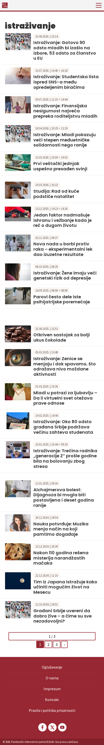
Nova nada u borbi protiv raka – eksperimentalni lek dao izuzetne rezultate (62, 249)
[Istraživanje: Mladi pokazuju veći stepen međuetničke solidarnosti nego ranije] (18, 133)
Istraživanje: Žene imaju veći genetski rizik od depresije (65, 275)
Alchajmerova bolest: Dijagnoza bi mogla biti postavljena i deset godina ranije (63, 497)
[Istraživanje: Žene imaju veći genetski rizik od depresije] (18, 271)
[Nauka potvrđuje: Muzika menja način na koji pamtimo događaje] (18, 522)
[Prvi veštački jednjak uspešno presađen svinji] (18, 162)
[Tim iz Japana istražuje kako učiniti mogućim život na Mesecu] (18, 580)
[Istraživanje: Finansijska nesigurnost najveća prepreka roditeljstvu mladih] (18, 104)
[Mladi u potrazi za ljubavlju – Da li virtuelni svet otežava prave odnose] (18, 391)
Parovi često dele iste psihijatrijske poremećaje (61, 299)
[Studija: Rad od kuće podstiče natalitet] (18, 189)
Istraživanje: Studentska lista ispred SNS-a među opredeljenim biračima (66, 82)
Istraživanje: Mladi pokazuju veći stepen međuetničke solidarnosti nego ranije (64, 140)
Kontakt (52, 699)
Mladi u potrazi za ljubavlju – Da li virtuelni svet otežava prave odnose (65, 398)
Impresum (52, 688)
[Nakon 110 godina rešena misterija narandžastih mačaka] (18, 551)
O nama (52, 677)
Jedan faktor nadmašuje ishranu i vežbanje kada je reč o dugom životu (62, 220)
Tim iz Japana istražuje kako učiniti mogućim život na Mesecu (65, 587)
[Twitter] (52, 727)
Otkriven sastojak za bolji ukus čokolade (61, 337)
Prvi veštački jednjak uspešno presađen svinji (60, 166)
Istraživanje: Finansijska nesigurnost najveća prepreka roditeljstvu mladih (65, 111)
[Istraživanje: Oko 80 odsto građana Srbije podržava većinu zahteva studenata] (18, 420)
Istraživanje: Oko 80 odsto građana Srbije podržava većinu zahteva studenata (63, 427)
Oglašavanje (52, 667)
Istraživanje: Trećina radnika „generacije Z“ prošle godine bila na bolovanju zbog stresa (65, 458)
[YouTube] (62, 727)
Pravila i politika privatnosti (52, 710)
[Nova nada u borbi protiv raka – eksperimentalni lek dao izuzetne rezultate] (18, 242)
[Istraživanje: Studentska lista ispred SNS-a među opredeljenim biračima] (18, 75)
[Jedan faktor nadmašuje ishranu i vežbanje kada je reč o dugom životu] (18, 213)
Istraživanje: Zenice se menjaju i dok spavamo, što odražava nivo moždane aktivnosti (64, 366)
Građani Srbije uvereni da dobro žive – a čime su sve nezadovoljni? (62, 616)
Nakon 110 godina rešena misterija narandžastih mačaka (61, 558)
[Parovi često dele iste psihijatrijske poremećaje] (18, 295)
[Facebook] (42, 727)
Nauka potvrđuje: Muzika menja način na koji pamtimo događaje (61, 529)
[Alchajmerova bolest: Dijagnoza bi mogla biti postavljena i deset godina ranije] (18, 488)
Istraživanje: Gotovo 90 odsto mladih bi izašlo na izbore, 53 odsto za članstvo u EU (64, 50)
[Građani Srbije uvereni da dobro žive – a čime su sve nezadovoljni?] (18, 609)
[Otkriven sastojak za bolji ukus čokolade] (18, 333)
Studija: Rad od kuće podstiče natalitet (56, 193)
